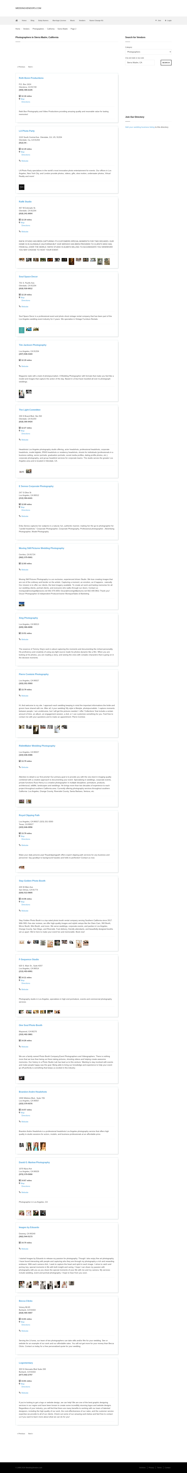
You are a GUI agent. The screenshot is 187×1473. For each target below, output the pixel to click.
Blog (32, 21)
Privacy (151, 1468)
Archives (142, 1468)
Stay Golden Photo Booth (32, 881)
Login (169, 21)
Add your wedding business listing (140, 127)
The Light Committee (30, 410)
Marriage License (59, 21)
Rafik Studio (25, 201)
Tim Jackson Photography (32, 345)
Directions (25, 102)
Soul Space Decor (28, 276)
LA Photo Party (27, 131)
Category (128, 47)
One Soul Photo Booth (30, 1025)
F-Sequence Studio (29, 959)
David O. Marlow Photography (34, 1162)
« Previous (21, 67)
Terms (159, 1468)
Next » (30, 67)
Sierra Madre (62, 29)
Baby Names (43, 21)
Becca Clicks (25, 1301)
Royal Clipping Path (29, 815)
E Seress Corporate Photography (36, 486)
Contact (167, 1468)
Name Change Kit (96, 21)
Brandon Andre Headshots (33, 1092)
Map (23, 99)
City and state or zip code (134, 58)
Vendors (82, 21)
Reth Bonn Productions (31, 78)
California (50, 29)
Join (159, 21)
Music (72, 21)
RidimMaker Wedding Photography (37, 746)
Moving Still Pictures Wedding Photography (41, 548)
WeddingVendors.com (28, 8)
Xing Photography (28, 618)
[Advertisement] (66, 52)
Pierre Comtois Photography (34, 674)
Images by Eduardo (29, 1227)
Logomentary (26, 1363)
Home (24, 21)
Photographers (38, 29)
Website (24, 161)
